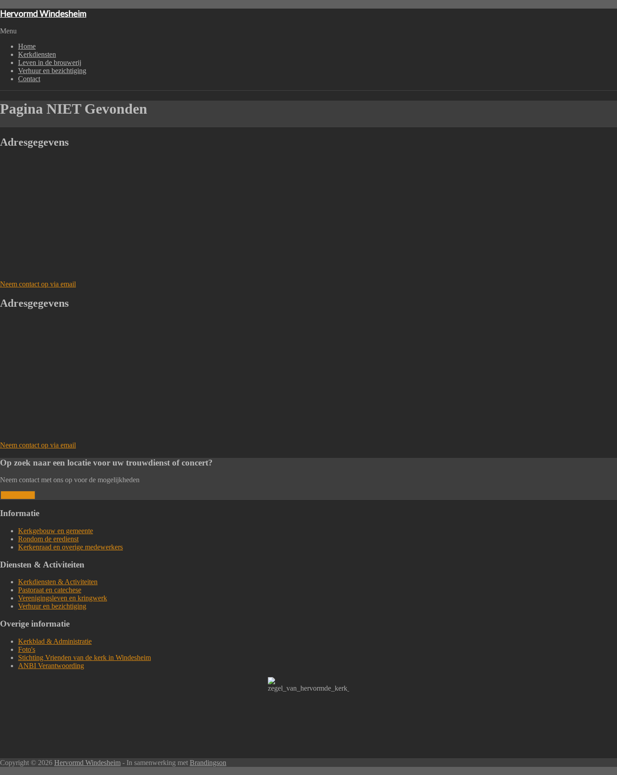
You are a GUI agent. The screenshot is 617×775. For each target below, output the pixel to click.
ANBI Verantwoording (51, 665)
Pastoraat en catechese (49, 590)
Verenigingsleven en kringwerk (62, 598)
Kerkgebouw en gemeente (55, 531)
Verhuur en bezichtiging (52, 70)
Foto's (26, 649)
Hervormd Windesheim (43, 13)
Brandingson (208, 762)
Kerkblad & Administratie (55, 641)
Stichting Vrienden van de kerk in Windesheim (84, 657)
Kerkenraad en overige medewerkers (70, 547)
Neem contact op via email (38, 284)
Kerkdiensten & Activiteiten (58, 582)
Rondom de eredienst (48, 539)
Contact (29, 79)
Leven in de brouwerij (49, 62)
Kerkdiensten (37, 54)
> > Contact (18, 495)
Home (27, 46)
